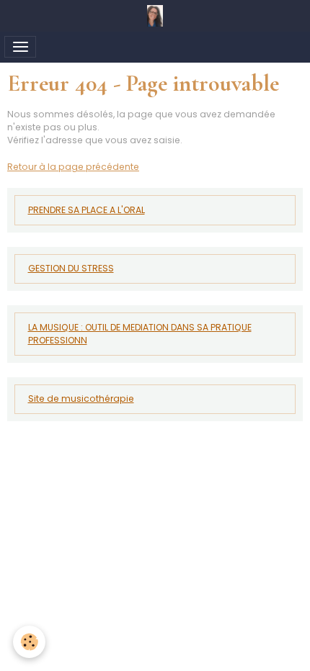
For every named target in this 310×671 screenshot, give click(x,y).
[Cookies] (29, 642)
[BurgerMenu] (20, 47)
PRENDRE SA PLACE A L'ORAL (86, 210)
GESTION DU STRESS (71, 268)
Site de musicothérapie (81, 398)
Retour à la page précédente (73, 167)
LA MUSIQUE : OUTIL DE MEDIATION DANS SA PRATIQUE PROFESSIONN (140, 333)
